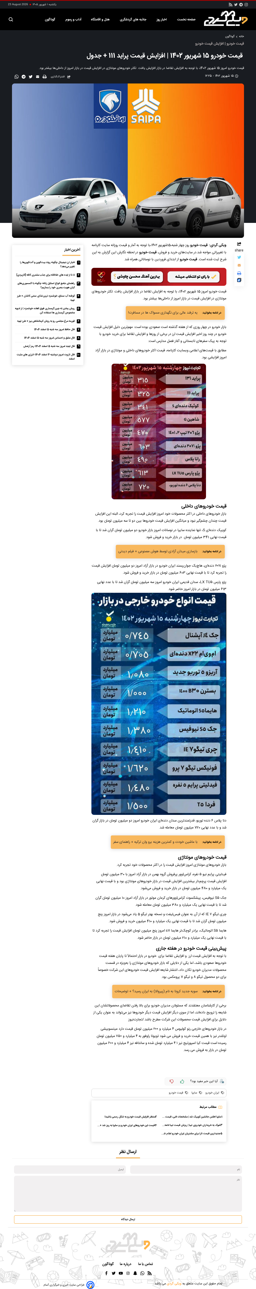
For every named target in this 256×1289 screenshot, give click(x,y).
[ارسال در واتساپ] (17, 77)
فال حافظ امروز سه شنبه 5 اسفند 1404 (54, 330)
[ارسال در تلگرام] (24, 77)
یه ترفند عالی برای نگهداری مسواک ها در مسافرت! (163, 313)
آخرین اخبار (72, 250)
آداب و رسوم (73, 19)
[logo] (228, 18)
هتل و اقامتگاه (100, 19)
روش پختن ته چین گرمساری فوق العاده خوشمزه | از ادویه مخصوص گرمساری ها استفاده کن (45, 311)
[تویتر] (236, 6)
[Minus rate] (171, 1081)
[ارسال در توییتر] (31, 77)
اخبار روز (162, 19)
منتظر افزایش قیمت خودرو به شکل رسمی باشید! (130, 1117)
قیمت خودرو (176, 1092)
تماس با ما (146, 1264)
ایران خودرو (212, 1092)
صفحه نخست (186, 19)
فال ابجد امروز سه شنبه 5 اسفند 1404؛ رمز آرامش (49, 346)
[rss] (230, 6)
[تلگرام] (241, 6)
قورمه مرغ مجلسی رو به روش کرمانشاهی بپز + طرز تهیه (46, 321)
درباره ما (126, 1264)
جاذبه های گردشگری (133, 19)
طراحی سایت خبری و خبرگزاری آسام (64, 1285)
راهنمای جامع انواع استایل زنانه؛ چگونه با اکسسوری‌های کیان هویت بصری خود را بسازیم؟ (46, 285)
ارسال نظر (128, 1152)
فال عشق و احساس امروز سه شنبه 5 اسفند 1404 (49, 338)
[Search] (11, 20)
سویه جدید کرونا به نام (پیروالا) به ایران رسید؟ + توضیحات (156, 991)
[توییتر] (239, 258)
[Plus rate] (182, 1081)
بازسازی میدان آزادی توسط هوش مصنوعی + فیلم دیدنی (158, 551)
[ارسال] (38, 77)
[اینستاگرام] (246, 6)
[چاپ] (45, 77)
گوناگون (50, 19)
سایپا (194, 1092)
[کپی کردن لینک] (239, 281)
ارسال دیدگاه (128, 1219)
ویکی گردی (173, 1283)
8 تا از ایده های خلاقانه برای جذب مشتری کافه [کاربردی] (45, 275)
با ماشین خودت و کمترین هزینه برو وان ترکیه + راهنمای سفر (155, 842)
